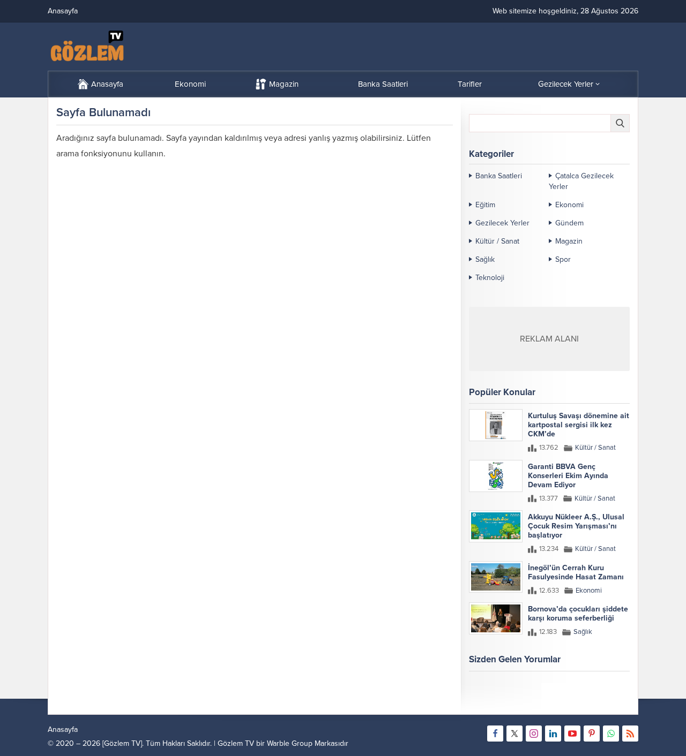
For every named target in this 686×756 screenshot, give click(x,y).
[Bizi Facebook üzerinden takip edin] (495, 733)
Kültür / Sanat (497, 241)
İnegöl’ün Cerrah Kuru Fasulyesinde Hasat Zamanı (576, 572)
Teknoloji (489, 277)
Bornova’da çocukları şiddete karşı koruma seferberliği (578, 613)
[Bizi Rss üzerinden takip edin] (630, 733)
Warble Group (289, 743)
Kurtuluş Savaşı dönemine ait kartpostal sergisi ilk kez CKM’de (578, 425)
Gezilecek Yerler (502, 223)
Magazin (569, 241)
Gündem (569, 223)
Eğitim (485, 204)
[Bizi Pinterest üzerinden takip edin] (592, 733)
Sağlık (485, 259)
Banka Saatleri (498, 175)
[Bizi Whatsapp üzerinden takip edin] (611, 733)
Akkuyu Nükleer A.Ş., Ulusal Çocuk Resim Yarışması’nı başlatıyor (576, 526)
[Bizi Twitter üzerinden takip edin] (514, 733)
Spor (563, 259)
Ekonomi (569, 204)
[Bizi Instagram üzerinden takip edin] (534, 733)
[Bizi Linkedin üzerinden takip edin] (553, 733)
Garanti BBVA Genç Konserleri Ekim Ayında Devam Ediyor (568, 475)
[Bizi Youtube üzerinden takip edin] (572, 733)
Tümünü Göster (607, 701)
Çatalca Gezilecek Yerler (581, 181)
